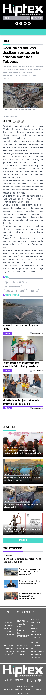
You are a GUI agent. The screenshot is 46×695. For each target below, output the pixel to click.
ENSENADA (9, 634)
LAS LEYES (22, 649)
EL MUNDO (22, 646)
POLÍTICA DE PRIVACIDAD (23, 686)
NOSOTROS (22, 693)
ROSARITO (22, 621)
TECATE (21, 624)
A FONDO (35, 619)
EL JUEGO (22, 652)
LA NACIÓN (9, 655)
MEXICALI (8, 628)
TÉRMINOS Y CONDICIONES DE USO (16, 690)
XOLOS (20, 655)
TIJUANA (8, 631)
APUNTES (36, 658)
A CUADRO (9, 646)
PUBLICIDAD (39, 690)
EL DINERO (36, 655)
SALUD (34, 642)
